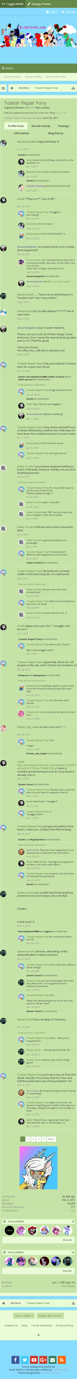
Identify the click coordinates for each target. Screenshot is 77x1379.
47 (72, 1221)
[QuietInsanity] (44, 1261)
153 (73, 1210)
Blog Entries (55, 133)
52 (72, 1252)
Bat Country (68, 1286)
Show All (67, 1239)
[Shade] (9, 1261)
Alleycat (23, 675)
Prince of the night (36, 259)
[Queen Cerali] (67, 1261)
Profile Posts (16, 126)
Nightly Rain (37, 839)
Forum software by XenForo (38, 1366)
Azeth (21, 154)
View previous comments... (32, 384)
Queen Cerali (25, 294)
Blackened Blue (27, 141)
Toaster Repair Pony (37, 212)
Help (24, 1325)
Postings (63, 126)
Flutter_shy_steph (28, 727)
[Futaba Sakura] (33, 1261)
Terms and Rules (41, 1325)
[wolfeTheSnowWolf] (56, 1261)
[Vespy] (21, 1261)
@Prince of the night (58, 281)
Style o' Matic (23, 1315)
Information (21, 133)
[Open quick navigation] (73, 88)
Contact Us (11, 1325)
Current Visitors (12, 76)
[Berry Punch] (21, 1230)
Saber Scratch (56, 376)
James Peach (25, 311)
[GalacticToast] (33, 1230)
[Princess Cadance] (56, 1230)
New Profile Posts (56, 76)
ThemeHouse (59, 1369)
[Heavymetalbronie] (9, 1230)
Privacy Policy (64, 1325)
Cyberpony (39, 675)
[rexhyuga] (67, 1230)
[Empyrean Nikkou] (44, 1230)
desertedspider (35, 276)
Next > (51, 1139)
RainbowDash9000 (36, 233)
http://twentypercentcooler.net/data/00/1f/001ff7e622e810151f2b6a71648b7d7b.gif (46, 766)
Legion (48, 931)
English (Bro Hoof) (49, 1315)
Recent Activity (33, 76)
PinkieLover (32, 712)
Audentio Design (49, 1373)
